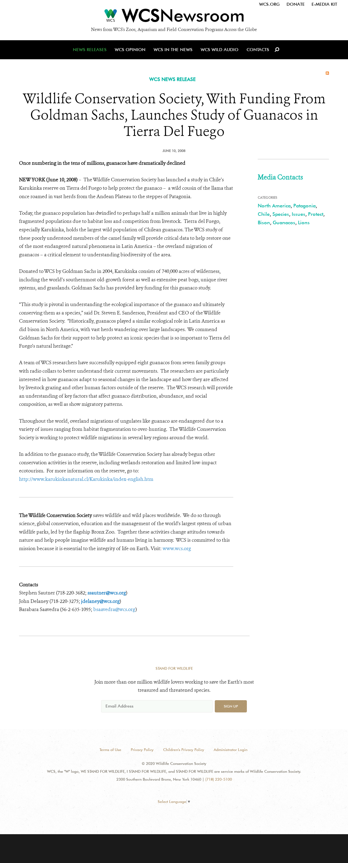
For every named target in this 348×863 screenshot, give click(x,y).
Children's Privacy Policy (183, 749)
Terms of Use (110, 749)
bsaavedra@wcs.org (114, 609)
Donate (296, 4)
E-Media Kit (324, 4)
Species (280, 214)
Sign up (231, 706)
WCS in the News (173, 49)
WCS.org (269, 4)
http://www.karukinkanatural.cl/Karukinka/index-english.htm (86, 479)
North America (274, 205)
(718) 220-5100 (218, 779)
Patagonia (304, 205)
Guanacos (284, 222)
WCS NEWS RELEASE (172, 79)
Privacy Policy (142, 749)
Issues (298, 214)
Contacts (258, 49)
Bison (264, 222)
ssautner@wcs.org (107, 593)
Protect (315, 214)
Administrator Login (230, 749)
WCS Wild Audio (219, 49)
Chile (264, 214)
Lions (304, 222)
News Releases (90, 49)
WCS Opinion (130, 49)
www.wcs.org (177, 548)
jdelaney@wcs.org (100, 601)
